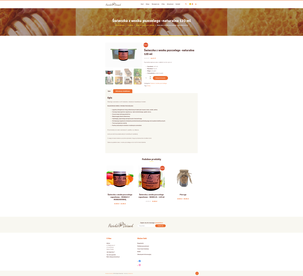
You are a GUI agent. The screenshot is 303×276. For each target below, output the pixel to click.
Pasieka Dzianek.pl (109, 273)
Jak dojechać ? (111, 252)
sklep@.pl (114, 257)
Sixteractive (130, 273)
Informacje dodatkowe (123, 91)
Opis (109, 91)
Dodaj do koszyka (160, 78)
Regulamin (140, 243)
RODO (139, 251)
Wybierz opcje (119, 187)
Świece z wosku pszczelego (158, 83)
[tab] (109, 91)
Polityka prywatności (143, 246)
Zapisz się (160, 225)
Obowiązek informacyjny (144, 254)
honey (148, 85)
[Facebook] (139, 261)
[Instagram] (139, 265)
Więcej (120, 182)
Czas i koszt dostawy (143, 249)
